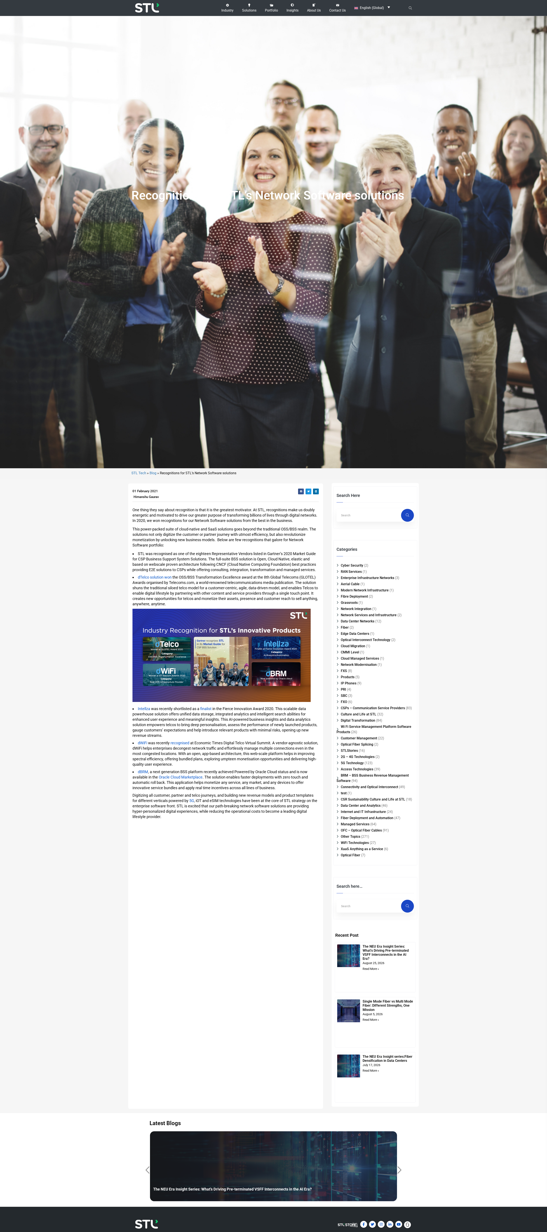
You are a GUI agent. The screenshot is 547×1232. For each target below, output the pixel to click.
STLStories (349, 751)
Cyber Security (352, 565)
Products (347, 677)
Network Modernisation (359, 665)
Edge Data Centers (355, 634)
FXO (344, 702)
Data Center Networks (357, 621)
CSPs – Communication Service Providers (373, 708)
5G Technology (352, 763)
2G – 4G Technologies (358, 757)
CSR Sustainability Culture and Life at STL (373, 799)
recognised (180, 743)
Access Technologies (357, 769)
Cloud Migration (353, 646)
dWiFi (142, 743)
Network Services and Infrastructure (369, 615)
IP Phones (348, 683)
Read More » (371, 969)
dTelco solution (150, 577)
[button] (227, 7)
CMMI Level (350, 652)
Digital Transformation (358, 720)
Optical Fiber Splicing (357, 744)
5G (191, 800)
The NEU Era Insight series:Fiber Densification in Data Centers (387, 1059)
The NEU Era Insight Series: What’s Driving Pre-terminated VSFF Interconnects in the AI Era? (386, 952)
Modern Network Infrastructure (365, 590)
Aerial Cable (350, 584)
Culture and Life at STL (358, 714)
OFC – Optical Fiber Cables (361, 830)
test (344, 793)
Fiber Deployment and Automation (367, 818)
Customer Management (359, 738)
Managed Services (355, 824)
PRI (343, 689)
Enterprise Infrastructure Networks (367, 578)
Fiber (345, 627)
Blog (153, 473)
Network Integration (356, 609)
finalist (206, 708)
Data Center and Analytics (361, 806)
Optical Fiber (350, 855)
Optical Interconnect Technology (365, 640)
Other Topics (350, 837)
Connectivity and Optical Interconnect (369, 787)
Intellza (144, 708)
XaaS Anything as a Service (362, 849)
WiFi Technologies (355, 843)
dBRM (143, 772)
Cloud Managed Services (360, 658)
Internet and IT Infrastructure (363, 812)
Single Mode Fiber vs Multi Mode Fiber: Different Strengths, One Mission (388, 1005)
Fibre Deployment (354, 596)
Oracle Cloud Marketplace (181, 777)
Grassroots (349, 603)
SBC (344, 696)
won (168, 577)
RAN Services (351, 572)
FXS (344, 671)
